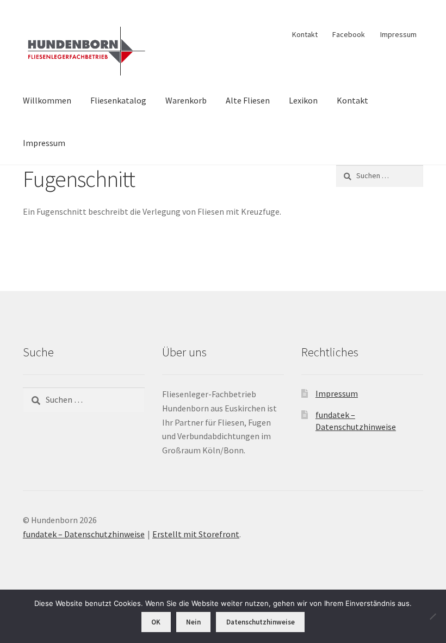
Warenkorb (186, 100)
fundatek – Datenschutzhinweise (84, 534)
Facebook (348, 34)
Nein (193, 622)
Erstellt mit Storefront (195, 534)
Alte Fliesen (248, 100)
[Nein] (432, 616)
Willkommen (47, 100)
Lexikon (303, 100)
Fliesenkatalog (118, 100)
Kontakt (305, 34)
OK (155, 622)
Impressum (398, 34)
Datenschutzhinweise (260, 622)
